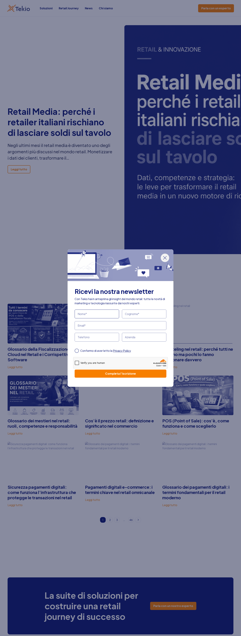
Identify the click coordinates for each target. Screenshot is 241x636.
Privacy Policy (122, 350)
